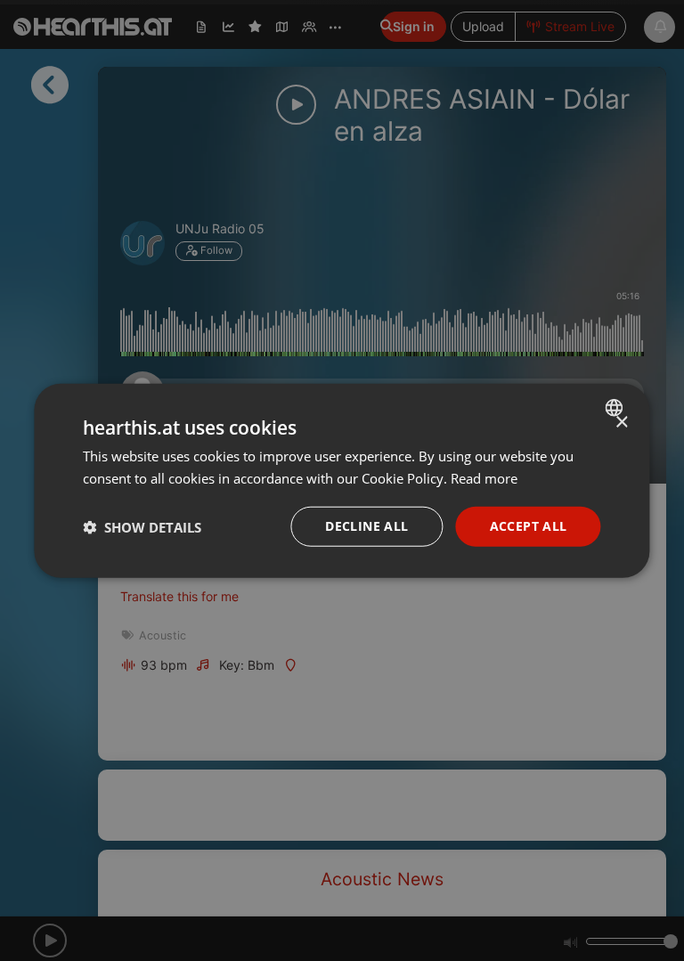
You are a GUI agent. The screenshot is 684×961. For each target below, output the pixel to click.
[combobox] (617, 407)
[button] (142, 526)
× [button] (621, 421)
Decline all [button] (366, 525)
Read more (484, 477)
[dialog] (341, 480)
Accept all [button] (528, 525)
